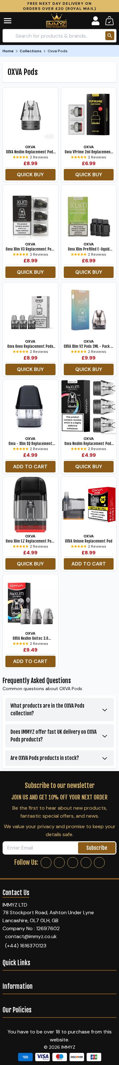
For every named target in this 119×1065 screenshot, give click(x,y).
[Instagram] (59, 862)
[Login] (95, 20)
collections (31, 51)
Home (8, 51)
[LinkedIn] (86, 862)
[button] (12, 21)
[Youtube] (99, 862)
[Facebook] (46, 862)
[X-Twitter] (72, 862)
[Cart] (109, 20)
